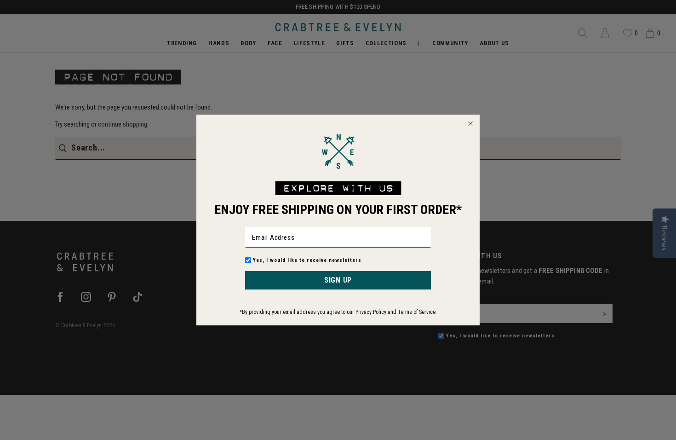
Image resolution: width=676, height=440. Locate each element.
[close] (470, 123)
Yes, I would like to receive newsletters (307, 260)
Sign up (338, 280)
